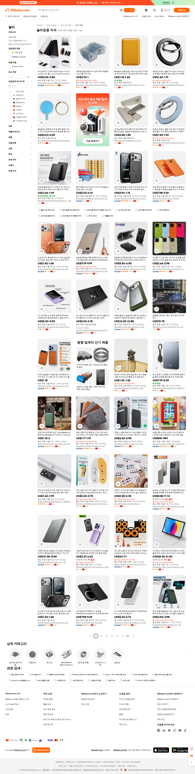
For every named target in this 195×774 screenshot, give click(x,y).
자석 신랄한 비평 (43, 680)
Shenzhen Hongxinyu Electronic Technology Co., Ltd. (54, 327)
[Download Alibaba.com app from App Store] (161, 750)
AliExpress (59, 762)
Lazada (97, 762)
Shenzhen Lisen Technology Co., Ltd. (129, 327)
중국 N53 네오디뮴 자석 (163, 675)
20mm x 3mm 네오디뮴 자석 (115, 675)
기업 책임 (9, 709)
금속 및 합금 (52, 25)
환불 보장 (47, 704)
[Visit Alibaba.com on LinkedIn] (164, 730)
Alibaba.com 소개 (12, 693)
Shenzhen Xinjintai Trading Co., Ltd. (52, 562)
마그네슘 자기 (36, 675)
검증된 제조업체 (88, 699)
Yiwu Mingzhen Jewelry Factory (127, 504)
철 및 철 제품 (66, 25)
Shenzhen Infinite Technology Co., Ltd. (92, 271)
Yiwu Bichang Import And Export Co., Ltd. (54, 200)
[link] (191, 748)
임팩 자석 (111, 680)
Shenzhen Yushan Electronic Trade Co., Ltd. (169, 388)
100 (127, 636)
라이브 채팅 (124, 704)
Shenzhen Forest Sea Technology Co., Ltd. (169, 269)
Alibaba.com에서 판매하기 (168, 699)
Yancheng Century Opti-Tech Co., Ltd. (168, 327)
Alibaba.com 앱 (120, 750)
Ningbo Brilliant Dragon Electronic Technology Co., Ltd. (131, 564)
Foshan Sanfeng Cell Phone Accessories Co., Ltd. (131, 198)
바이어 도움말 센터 (127, 699)
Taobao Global (108, 762)
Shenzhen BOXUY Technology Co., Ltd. (168, 506)
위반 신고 (123, 724)
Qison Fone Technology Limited (166, 198)
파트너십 (160, 719)
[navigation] (20, 330)
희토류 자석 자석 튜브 (56, 675)
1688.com (70, 762)
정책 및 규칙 (48, 724)
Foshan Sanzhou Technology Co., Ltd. (53, 269)
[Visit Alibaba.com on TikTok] (185, 730)
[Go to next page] (133, 636)
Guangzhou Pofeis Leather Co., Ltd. (90, 446)
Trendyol (125, 762)
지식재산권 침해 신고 (128, 719)
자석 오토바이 (164, 210)
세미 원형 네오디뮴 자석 (70, 210)
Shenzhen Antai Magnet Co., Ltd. (127, 140)
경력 (7, 714)
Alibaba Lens (19, 750)
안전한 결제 (48, 699)
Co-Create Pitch (12, 704)
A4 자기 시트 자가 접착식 (146, 680)
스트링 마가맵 (96, 680)
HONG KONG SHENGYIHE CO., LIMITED (54, 502)
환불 (121, 714)
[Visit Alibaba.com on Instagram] (174, 730)
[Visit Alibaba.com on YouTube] (179, 730)
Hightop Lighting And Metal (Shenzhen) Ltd (169, 85)
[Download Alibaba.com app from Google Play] (181, 750)
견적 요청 (85, 704)
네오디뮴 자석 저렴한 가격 (71, 216)
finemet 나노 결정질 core (20, 680)
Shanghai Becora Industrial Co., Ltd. (128, 388)
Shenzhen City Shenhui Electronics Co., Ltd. (169, 143)
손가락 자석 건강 (125, 210)
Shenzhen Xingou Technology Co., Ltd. (53, 386)
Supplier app (97, 750)
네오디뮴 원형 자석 (48, 216)
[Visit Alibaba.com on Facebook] (158, 730)
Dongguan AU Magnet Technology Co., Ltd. (93, 198)
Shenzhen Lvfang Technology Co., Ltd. (168, 567)
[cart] (155, 10)
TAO (118, 762)
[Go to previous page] (90, 636)
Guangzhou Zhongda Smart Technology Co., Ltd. (169, 444)
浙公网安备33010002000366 (140, 770)
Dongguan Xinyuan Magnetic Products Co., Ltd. (54, 140)
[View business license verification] (121, 770)
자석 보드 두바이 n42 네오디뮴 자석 (85, 675)
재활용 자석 (109, 216)
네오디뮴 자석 (78, 680)
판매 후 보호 (48, 714)
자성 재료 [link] (79, 25)
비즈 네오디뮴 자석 (140, 675)
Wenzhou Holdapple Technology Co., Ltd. (93, 504)
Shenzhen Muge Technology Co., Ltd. (129, 85)
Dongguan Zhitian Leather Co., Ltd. (128, 444)
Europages (136, 762)
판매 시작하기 (163, 704)
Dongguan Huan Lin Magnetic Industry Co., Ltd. (54, 83)
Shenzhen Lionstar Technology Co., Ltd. (54, 444)
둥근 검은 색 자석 (17, 675)
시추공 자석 (61, 680)
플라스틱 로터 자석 (48, 210)
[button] (121, 10)
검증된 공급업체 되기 (166, 714)
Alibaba (40, 25)
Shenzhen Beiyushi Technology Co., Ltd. (92, 567)
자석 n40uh (93, 216)
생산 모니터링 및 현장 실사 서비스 (57, 719)
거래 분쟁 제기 (125, 709)
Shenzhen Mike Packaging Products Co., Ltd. (93, 330)
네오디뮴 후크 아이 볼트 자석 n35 (99, 210)
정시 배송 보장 (49, 709)
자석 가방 (126, 680)
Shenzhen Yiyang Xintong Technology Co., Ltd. (93, 85)
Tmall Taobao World (84, 762)
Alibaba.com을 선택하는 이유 (17, 699)
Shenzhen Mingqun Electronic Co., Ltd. (130, 269)
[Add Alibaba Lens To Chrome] (41, 750)
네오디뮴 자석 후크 (145, 210)
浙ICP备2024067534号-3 (165, 770)
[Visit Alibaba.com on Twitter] (169, 730)
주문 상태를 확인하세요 (166, 709)
